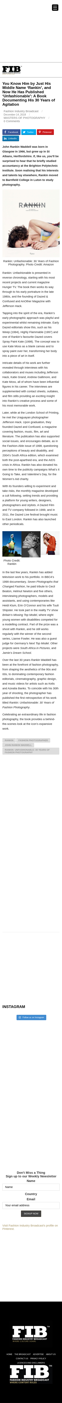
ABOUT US (51, 1354)
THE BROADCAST (22, 1354)
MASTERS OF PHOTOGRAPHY (24, 117)
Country (31, 1194)
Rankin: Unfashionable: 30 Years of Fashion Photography (27, 751)
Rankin (9, 740)
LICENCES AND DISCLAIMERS (31, 1363)
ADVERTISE (38, 1354)
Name (31, 1181)
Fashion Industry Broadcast (21, 111)
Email (31, 1199)
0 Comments (12, 121)
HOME (9, 1354)
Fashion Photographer (33, 740)
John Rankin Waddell (18, 745)
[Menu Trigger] (55, 7)
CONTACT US (22, 1358)
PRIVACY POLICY (38, 1358)
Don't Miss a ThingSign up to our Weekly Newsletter (31, 1174)
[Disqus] (31, 803)
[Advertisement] (31, 31)
